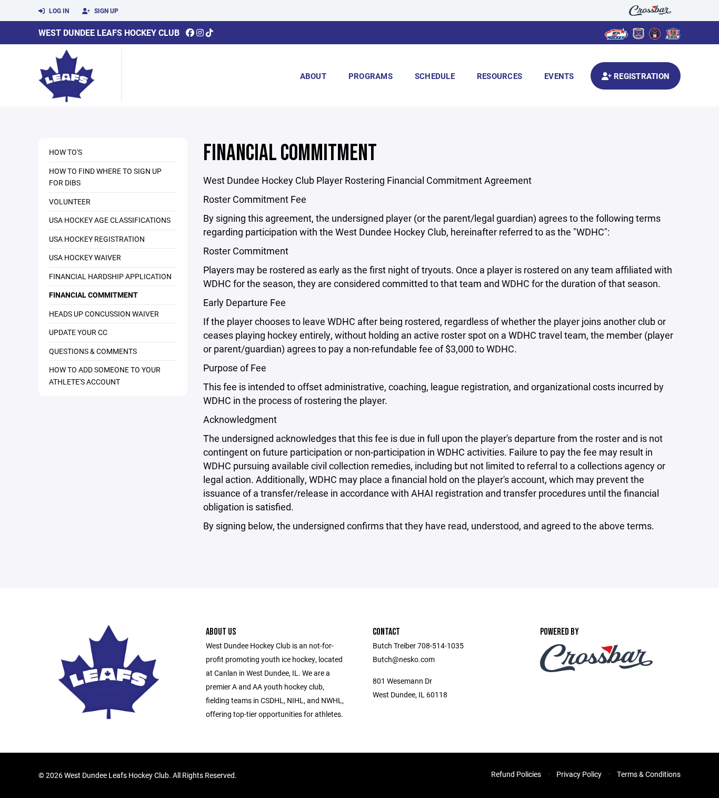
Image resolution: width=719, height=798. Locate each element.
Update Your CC (78, 332)
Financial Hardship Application (110, 276)
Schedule (435, 76)
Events (559, 76)
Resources (499, 76)
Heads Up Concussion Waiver (104, 314)
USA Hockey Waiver (85, 257)
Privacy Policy (579, 774)
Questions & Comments (93, 351)
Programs (370, 76)
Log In (58, 10)
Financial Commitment (93, 295)
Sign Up (105, 10)
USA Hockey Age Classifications (110, 220)
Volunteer (70, 201)
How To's (65, 152)
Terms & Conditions (649, 774)
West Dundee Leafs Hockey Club (108, 32)
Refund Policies (516, 774)
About (313, 76)
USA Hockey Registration (97, 239)
